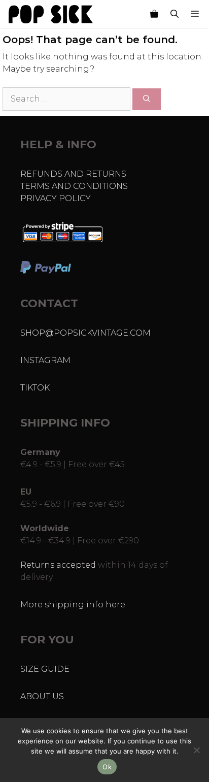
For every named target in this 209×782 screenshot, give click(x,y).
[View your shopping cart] (154, 14)
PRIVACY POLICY (55, 198)
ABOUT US (42, 696)
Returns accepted (58, 565)
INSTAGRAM (45, 360)
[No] (196, 750)
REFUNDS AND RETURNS (73, 174)
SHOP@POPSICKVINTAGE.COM (85, 333)
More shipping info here (72, 604)
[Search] (146, 99)
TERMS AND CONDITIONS (74, 186)
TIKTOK (35, 388)
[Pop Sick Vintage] (50, 14)
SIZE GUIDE (44, 669)
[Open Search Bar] (174, 14)
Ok (107, 767)
